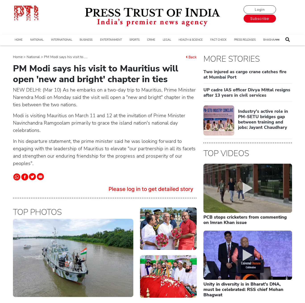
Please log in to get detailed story (151, 189)
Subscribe (259, 18)
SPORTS (135, 40)
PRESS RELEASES (245, 40)
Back (192, 57)
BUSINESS (86, 40)
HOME (19, 40)
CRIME (151, 40)
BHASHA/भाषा (271, 40)
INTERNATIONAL (61, 40)
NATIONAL (37, 40)
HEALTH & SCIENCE (191, 40)
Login (260, 9)
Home (18, 56)
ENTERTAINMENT (111, 40)
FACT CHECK (218, 40)
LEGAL (167, 40)
